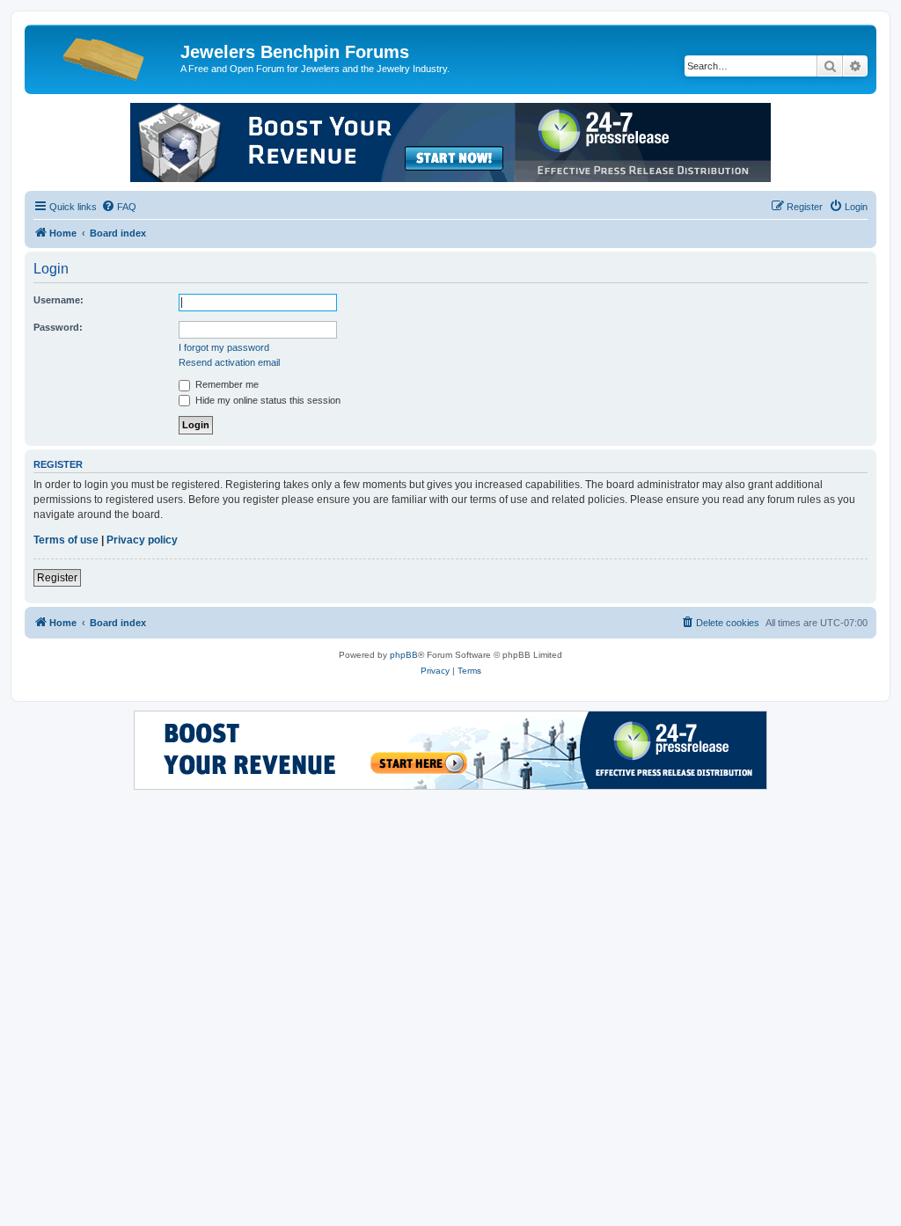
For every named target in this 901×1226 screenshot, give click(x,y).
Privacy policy (142, 540)
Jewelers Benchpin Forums (294, 52)
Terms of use (66, 540)
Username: (58, 300)
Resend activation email (229, 362)
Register (57, 578)
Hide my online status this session (267, 400)
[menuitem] (118, 206)
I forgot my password (224, 347)
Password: (58, 327)
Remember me (226, 384)
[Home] (104, 57)
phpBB (404, 655)
